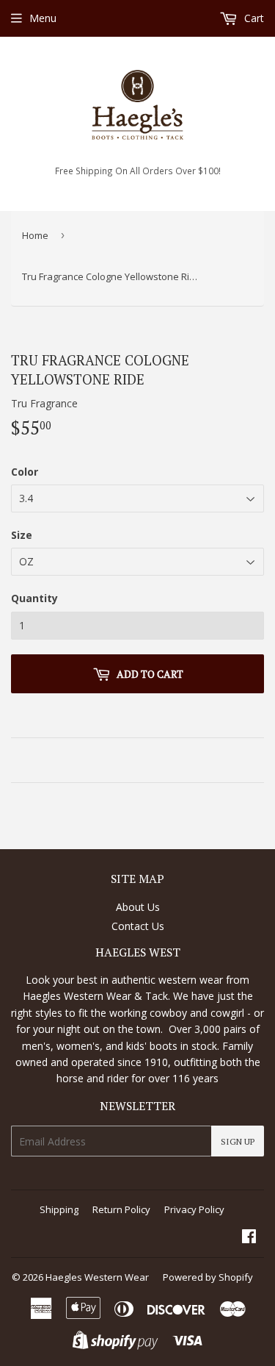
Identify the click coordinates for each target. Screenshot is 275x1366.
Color (24, 472)
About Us (138, 907)
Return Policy (121, 1209)
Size (21, 535)
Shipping (59, 1209)
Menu (42, 18)
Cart (252, 18)
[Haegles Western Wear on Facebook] (249, 1238)
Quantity (34, 598)
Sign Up (237, 1141)
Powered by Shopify (208, 1277)
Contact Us (137, 926)
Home (35, 235)
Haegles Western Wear (97, 1277)
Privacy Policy (194, 1209)
